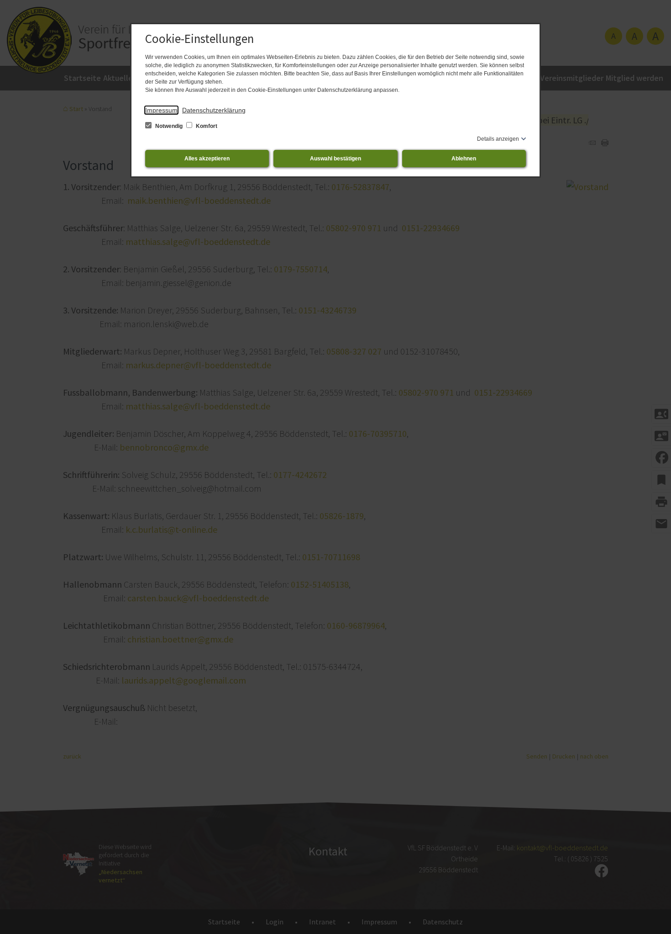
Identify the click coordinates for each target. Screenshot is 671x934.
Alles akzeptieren (207, 158)
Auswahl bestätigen (335, 158)
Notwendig (169, 126)
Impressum (161, 110)
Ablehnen (463, 158)
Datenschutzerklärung (214, 110)
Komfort (205, 126)
